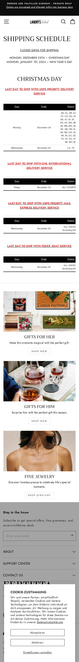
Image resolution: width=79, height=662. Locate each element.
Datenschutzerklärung (50, 622)
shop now (39, 351)
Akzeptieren (37, 633)
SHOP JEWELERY (39, 495)
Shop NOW (39, 421)
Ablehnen (37, 642)
